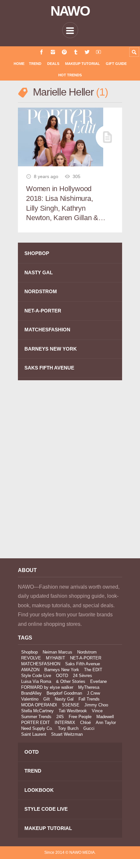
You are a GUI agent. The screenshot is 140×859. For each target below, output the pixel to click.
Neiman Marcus (57, 652)
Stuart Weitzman (67, 734)
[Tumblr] (75, 52)
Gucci (88, 728)
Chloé (85, 722)
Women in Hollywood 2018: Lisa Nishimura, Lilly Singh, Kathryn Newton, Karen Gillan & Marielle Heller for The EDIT (62, 204)
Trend (35, 64)
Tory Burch (68, 728)
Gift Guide (116, 64)
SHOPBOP (36, 253)
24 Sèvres (82, 675)
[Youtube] (98, 52)
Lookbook (39, 790)
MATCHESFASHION (47, 329)
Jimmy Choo (96, 705)
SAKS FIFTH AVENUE (49, 367)
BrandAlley (31, 693)
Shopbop (29, 652)
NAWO (70, 11)
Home (19, 64)
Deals (53, 64)
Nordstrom (87, 652)
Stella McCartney (37, 711)
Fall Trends (89, 699)
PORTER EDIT (35, 722)
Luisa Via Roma (36, 681)
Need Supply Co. (37, 728)
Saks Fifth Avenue (82, 664)
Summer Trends (36, 717)
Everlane (98, 681)
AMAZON (30, 670)
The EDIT (93, 670)
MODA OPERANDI (39, 705)
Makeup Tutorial (82, 64)
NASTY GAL (38, 272)
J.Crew (93, 693)
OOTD (62, 675)
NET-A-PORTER (42, 310)
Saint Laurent (33, 734)
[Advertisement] (70, 474)
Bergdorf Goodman (64, 693)
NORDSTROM (40, 291)
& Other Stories (70, 681)
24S (60, 717)
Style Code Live (36, 675)
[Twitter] (87, 52)
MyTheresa (88, 687)
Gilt (46, 699)
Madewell (105, 717)
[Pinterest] (64, 52)
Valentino (29, 699)
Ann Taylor (106, 722)
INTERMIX (65, 722)
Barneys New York (61, 670)
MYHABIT (55, 658)
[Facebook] (41, 52)
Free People (80, 717)
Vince (97, 711)
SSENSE (70, 705)
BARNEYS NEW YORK (50, 349)
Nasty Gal (64, 699)
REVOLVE (31, 658)
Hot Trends (70, 75)
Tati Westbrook (73, 711)
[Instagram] (53, 52)
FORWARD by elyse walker (47, 687)
